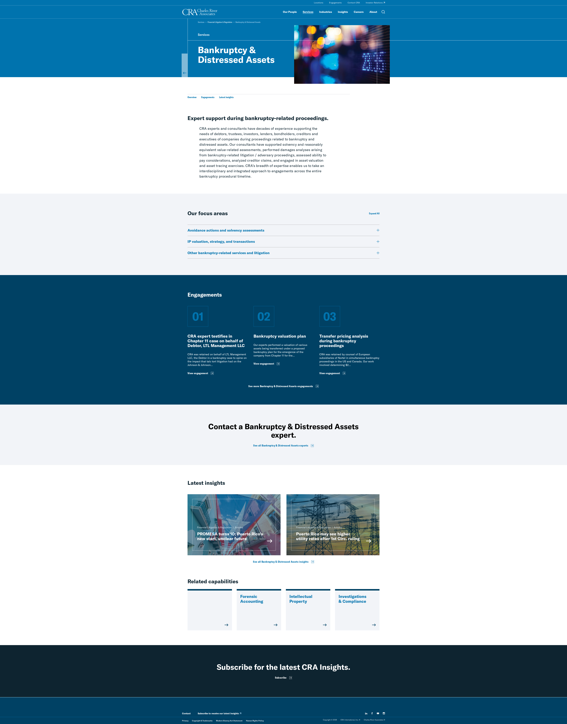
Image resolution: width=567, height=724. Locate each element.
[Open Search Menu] (383, 12)
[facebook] (372, 713)
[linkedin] (366, 713)
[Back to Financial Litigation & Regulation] (185, 65)
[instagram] (384, 713)
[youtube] (378, 713)
